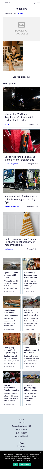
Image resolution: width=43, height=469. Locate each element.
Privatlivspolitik (25, 464)
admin (20, 13)
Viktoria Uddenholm (12, 206)
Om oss (21, 449)
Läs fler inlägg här (21, 77)
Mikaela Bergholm (11, 164)
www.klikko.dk (23, 436)
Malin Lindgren (10, 249)
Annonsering (21, 446)
